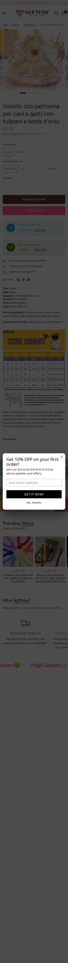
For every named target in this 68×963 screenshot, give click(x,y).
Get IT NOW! (34, 494)
